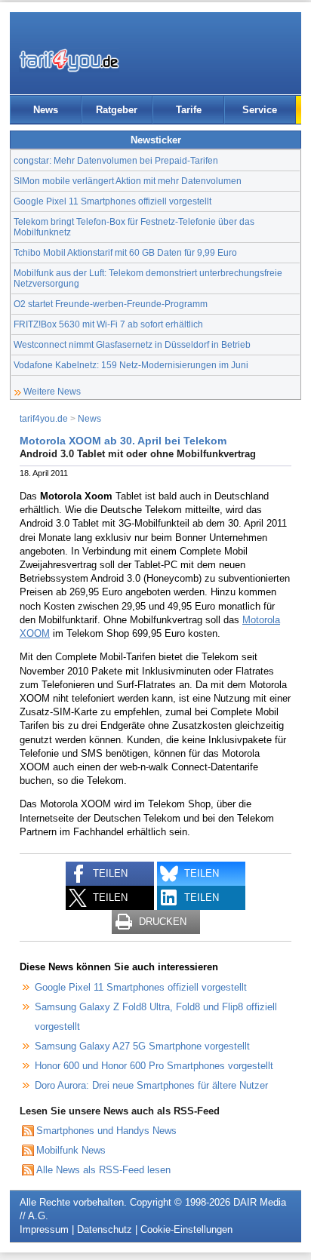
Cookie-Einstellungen (186, 1229)
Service (259, 109)
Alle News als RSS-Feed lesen (103, 1169)
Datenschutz (104, 1229)
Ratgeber (116, 109)
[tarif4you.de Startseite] (69, 60)
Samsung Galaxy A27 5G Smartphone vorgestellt (142, 1046)
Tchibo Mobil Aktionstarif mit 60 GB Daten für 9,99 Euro (125, 252)
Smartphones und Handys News (106, 1130)
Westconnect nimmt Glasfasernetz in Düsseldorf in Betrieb (132, 344)
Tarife (189, 109)
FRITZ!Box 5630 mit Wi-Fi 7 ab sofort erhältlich (108, 324)
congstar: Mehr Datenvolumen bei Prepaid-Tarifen (116, 160)
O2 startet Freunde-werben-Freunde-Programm (111, 304)
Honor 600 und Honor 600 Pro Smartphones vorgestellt (154, 1065)
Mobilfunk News (71, 1150)
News (45, 109)
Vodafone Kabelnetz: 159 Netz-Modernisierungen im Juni (131, 365)
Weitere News (52, 391)
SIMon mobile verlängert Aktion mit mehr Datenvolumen (128, 181)
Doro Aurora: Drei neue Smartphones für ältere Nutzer (151, 1085)
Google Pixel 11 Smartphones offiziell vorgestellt (112, 201)
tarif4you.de (44, 418)
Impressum (44, 1229)
